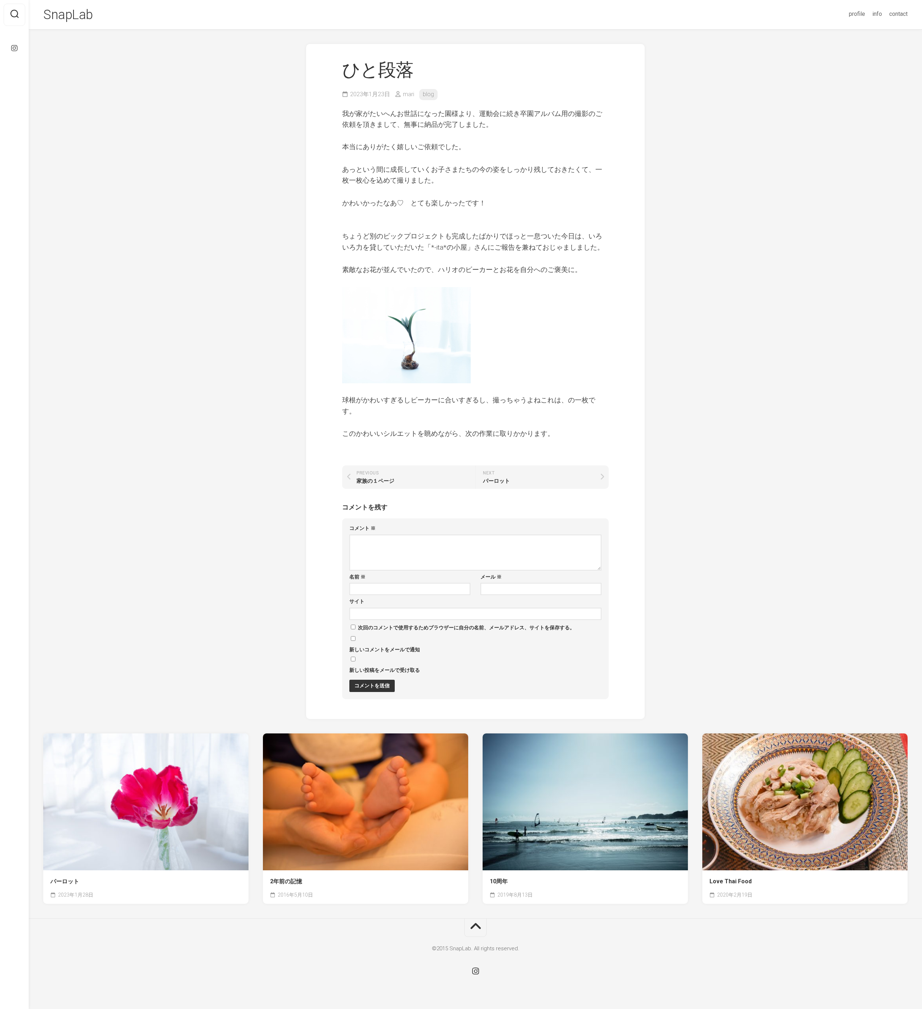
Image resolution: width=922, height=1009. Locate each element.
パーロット (64, 881)
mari (408, 94)
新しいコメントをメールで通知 (384, 649)
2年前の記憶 (286, 881)
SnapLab (68, 14)
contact (898, 13)
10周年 (499, 881)
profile (857, 13)
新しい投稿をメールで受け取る (384, 670)
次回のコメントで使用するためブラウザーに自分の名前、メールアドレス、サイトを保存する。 (466, 627)
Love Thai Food (731, 881)
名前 (357, 577)
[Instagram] (14, 48)
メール (491, 577)
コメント (362, 528)
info (877, 13)
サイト (356, 601)
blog (428, 94)
